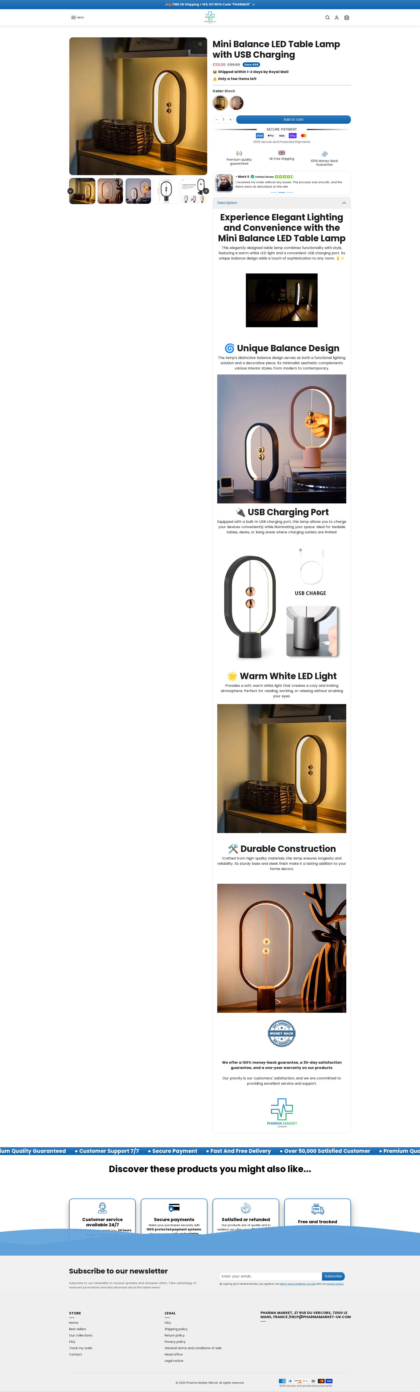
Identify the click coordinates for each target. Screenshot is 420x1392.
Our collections (80, 1335)
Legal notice (174, 1360)
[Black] (220, 103)
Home (73, 1322)
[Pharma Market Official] (210, 17)
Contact (75, 1354)
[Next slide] (206, 191)
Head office (174, 1354)
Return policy (175, 1335)
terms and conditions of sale (298, 1283)
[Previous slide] (70, 1182)
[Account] (337, 17)
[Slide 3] (289, 191)
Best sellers (77, 1328)
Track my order (81, 1347)
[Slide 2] (281, 191)
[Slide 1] (274, 191)
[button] (77, 17)
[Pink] (236, 103)
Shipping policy (176, 1328)
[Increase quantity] (230, 119)
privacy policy (335, 1283)
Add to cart (294, 119)
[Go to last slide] (70, 191)
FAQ (72, 1341)
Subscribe (333, 1275)
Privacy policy (175, 1341)
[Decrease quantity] (216, 119)
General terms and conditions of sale (193, 1347)
